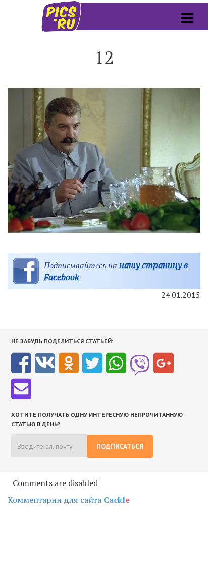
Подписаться (119, 446)
